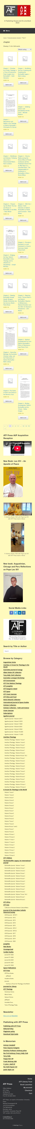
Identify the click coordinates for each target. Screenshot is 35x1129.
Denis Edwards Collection (11, 700)
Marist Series (8, 994)
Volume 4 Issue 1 (9, 808)
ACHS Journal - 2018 (10, 936)
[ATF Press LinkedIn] (19, 613)
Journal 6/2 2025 (9, 960)
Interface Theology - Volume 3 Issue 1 (15, 745)
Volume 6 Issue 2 (9, 818)
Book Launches (26, 1084)
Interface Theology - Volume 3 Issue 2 (15, 747)
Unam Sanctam (8, 710)
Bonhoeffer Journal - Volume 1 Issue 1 (15, 865)
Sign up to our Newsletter (10, 1016)
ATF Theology (7, 989)
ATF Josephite (8, 686)
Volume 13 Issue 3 (9, 855)
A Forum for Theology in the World (15, 790)
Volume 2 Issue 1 (9, 797)
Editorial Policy (8, 1029)
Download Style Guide (10, 1034)
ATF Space (6, 691)
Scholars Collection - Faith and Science (16, 708)
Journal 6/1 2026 (9, 955)
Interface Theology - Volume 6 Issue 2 (15, 766)
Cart (30, 1093)
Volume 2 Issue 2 (9, 800)
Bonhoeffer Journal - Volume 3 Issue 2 (15, 876)
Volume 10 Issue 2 (9, 837)
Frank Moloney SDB (10, 1061)
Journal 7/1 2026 (9, 957)
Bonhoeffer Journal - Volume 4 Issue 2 (15, 881)
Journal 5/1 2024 (9, 965)
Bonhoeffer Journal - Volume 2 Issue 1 (15, 868)
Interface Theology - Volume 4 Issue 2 (15, 753)
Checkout (28, 1090)
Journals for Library (9, 986)
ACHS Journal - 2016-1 (11, 928)
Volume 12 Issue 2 (9, 847)
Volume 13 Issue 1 (9, 850)
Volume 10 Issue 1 (9, 834)
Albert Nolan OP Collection (12, 672)
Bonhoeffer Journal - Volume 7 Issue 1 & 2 (16, 894)
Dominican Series (9, 992)
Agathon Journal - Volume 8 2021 (13, 726)
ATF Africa (6, 902)
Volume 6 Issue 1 (9, 816)
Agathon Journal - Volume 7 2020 (13, 724)
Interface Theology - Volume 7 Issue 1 (15, 768)
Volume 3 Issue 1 (9, 803)
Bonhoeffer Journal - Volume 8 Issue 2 (15, 899)
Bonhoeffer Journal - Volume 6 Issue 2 (15, 891)
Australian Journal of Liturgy (12, 670)
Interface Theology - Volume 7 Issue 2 (15, 771)
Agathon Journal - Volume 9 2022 (13, 729)
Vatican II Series (9, 997)
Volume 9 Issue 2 (9, 832)
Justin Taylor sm (8, 1069)
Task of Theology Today (11, 1005)
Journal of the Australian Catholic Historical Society (14, 911)
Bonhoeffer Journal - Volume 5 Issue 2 (15, 886)
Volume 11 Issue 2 (9, 842)
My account (28, 1087)
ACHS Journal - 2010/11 (11, 915)
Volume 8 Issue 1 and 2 (11, 826)
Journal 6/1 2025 (9, 962)
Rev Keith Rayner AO (10, 1067)
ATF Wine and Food (9, 697)
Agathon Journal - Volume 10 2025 (14, 732)
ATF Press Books (9, 973)
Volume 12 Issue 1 (9, 845)
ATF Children (7, 858)
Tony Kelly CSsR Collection (12, 675)
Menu (8, 31)
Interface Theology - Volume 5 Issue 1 (15, 758)
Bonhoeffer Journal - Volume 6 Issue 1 (15, 889)
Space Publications (9, 968)
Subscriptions (8, 713)
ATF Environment (9, 681)
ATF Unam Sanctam (10, 694)
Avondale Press (9, 1002)
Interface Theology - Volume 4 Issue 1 (15, 750)
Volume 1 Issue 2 (9, 795)
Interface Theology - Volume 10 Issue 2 (15, 787)
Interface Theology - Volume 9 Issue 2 (15, 782)
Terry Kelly (6, 1056)
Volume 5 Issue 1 (9, 811)
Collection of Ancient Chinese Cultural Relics (16, 907)
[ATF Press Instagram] (23, 613)
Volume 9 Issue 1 (9, 829)
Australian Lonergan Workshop (13, 678)
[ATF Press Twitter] (15, 613)
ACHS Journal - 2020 (10, 941)
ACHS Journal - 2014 (10, 923)
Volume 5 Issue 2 (9, 813)
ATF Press (6, 970)
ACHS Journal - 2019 (10, 938)
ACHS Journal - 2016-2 (11, 931)
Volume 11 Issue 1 (9, 839)
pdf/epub (8, 976)
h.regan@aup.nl (7, 1117)
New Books (7, 946)
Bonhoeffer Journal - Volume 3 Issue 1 (15, 873)
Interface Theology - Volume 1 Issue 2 (15, 742)
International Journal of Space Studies (16, 702)
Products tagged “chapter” (14, 38)
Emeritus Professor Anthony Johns (15, 1050)
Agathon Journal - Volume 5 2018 (13, 721)
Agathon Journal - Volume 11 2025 (14, 734)
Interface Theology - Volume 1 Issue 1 (15, 740)
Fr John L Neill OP (9, 1064)
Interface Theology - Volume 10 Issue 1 (15, 784)
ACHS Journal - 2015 (10, 925)
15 (28, 426)
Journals (7, 981)
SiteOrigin (16, 1125)
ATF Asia (6, 905)
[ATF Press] (17, 10)
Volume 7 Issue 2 (9, 824)
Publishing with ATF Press (12, 1026)
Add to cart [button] (8, 85)
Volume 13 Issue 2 (9, 853)
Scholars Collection (9, 705)
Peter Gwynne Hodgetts (11, 1048)
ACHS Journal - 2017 (10, 933)
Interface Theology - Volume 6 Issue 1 (15, 763)
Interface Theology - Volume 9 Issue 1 (15, 779)
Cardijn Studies (8, 952)
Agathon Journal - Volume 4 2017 (13, 718)
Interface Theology (9, 737)
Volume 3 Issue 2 (9, 805)
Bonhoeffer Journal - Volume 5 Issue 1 (15, 884)
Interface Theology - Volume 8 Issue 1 (15, 774)
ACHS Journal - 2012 (10, 917)
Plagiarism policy (9, 1031)
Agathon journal (8, 716)
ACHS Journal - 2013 (10, 920)
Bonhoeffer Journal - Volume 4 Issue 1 (15, 878)
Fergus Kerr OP (8, 1059)
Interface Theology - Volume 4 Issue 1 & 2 (16, 755)
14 (26, 426)
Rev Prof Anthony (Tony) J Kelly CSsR (15, 1053)
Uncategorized (8, 949)
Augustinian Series (9, 662)
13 (23, 426)
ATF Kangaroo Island (10, 689)
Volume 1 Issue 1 (9, 792)
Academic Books (9, 978)
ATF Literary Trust (25, 1082)
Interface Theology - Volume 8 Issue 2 (15, 776)
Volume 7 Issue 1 (9, 821)
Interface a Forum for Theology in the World (17, 984)
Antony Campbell (9, 1045)
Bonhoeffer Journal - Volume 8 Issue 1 (15, 897)
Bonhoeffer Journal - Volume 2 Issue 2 (15, 870)
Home (5, 38)
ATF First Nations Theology (12, 683)
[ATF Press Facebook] (11, 613)
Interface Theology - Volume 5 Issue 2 (15, 761)
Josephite (6, 944)
